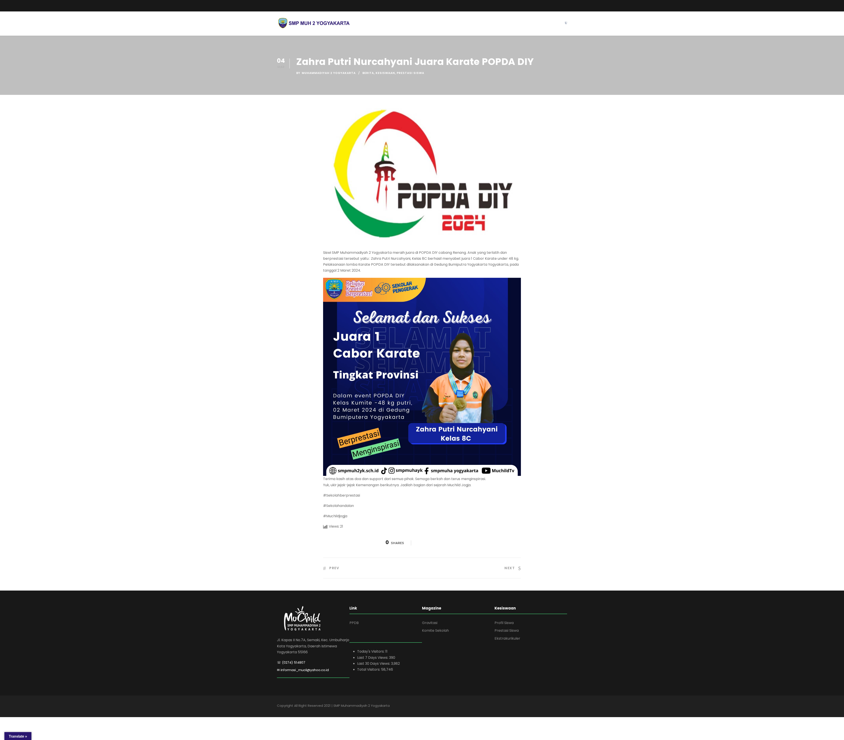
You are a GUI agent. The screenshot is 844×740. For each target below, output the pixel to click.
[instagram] (565, 5)
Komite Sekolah (435, 630)
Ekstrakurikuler (507, 638)
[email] (278, 5)
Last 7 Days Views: (373, 657)
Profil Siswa (504, 622)
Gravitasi (429, 622)
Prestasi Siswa (410, 73)
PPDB (354, 622)
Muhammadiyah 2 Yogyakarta (329, 73)
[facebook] (549, 5)
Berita (368, 73)
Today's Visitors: (371, 651)
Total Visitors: (369, 669)
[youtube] (557, 5)
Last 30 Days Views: (374, 663)
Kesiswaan (385, 73)
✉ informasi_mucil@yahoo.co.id (303, 670)
